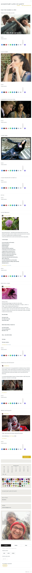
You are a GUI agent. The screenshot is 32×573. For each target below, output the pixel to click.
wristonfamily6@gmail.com (6, 507)
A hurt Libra (4, 135)
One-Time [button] (5, 545)
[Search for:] (31, 1)
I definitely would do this (8, 99)
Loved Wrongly (5, 212)
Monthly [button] (16, 545)
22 (4, 471)
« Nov (3, 474)
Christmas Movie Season (7, 362)
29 (4, 472)
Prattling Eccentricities (26, 5)
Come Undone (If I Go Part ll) (8, 177)
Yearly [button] (26, 545)
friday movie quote (6, 410)
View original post (4, 265)
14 (27, 468)
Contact (18, 5)
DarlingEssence (6, 365)
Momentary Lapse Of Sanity (12, 4)
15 (4, 469)
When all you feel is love (7, 13)
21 (27, 469)
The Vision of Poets (7, 215)
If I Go (2, 195)
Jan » (6, 474)
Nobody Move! (6, 413)
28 (27, 471)
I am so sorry (4, 52)
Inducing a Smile (5, 283)
